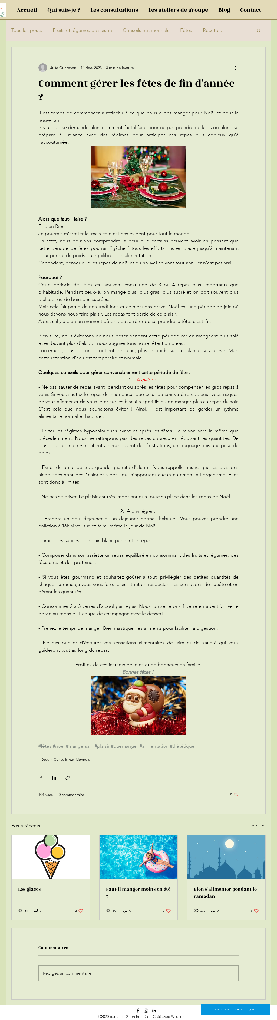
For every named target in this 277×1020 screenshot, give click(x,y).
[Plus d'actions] (235, 67)
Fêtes (186, 30)
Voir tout (258, 824)
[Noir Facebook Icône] (138, 1010)
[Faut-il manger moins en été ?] (139, 857)
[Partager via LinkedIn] (54, 777)
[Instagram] (146, 1010)
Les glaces (29, 889)
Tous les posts (26, 30)
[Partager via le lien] (67, 777)
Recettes (212, 30)
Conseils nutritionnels (146, 30)
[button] (258, 30)
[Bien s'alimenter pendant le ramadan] (226, 857)
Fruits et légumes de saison (82, 30)
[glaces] (51, 857)
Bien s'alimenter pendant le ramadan (225, 893)
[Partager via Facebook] (41, 777)
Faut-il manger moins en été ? (138, 893)
